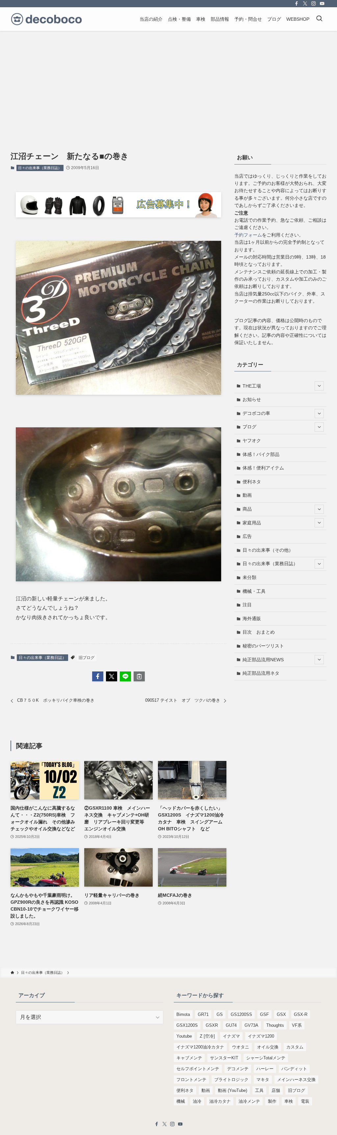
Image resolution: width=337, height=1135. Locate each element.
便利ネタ (252, 481)
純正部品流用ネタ (261, 673)
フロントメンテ (191, 1079)
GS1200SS (241, 1014)
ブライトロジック (231, 1079)
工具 (259, 1090)
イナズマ (231, 1036)
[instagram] (313, 3)
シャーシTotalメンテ (265, 1057)
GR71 (203, 1014)
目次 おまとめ (259, 632)
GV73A (251, 1025)
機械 (180, 1101)
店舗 (276, 1090)
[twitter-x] (305, 3)
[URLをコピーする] (139, 676)
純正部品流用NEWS (263, 659)
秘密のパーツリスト (263, 645)
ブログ (249, 426)
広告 (247, 536)
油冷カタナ (220, 1101)
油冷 (197, 1101)
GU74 (231, 1025)
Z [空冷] (207, 1036)
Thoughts (275, 1025)
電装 (305, 1101)
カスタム (294, 1047)
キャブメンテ (189, 1057)
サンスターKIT (224, 1057)
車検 (288, 1101)
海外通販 (252, 618)
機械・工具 (254, 591)
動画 (247, 495)
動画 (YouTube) (232, 1090)
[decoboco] (46, 19)
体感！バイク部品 (261, 454)
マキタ (262, 1079)
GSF (264, 1014)
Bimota (183, 1014)
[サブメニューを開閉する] (319, 386)
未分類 (249, 577)
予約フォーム (248, 235)
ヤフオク (252, 440)
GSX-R (300, 1014)
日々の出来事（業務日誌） (40, 168)
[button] (97, 676)
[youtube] (322, 3)
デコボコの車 (256, 413)
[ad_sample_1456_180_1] (118, 215)
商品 (247, 509)
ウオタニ (240, 1047)
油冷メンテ (249, 1101)
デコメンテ (237, 1068)
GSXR (212, 1025)
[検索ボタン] (319, 19)
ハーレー (264, 1068)
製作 (272, 1101)
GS (220, 1014)
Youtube (184, 1036)
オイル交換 (267, 1047)
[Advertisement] (168, 80)
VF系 (297, 1025)
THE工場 (252, 386)
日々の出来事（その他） (268, 550)
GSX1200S (187, 1025)
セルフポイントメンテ (197, 1068)
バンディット (294, 1068)
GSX (281, 1014)
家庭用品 (252, 522)
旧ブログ (86, 657)
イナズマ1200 (261, 1036)
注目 (247, 604)
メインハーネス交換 (296, 1079)
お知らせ (252, 399)
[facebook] (296, 3)
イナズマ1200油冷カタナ (200, 1047)
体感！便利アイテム (263, 467)
